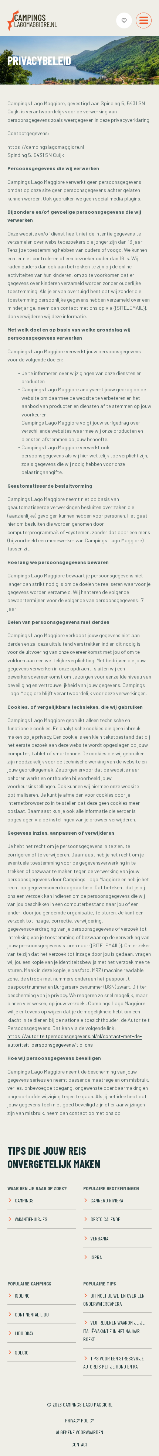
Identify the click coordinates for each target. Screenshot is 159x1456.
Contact (79, 1444)
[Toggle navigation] (144, 20)
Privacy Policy (79, 1420)
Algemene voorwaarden (79, 1432)
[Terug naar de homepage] (32, 20)
